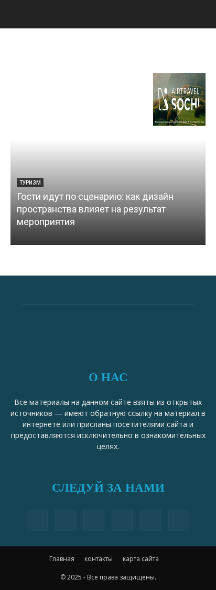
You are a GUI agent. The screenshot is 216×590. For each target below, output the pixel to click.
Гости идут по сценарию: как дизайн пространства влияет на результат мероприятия (95, 209)
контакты (98, 558)
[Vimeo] (122, 520)
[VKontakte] (150, 520)
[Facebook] (37, 520)
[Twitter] (93, 520)
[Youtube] (178, 520)
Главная (61, 558)
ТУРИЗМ (30, 183)
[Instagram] (65, 520)
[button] (201, 14)
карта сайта (141, 558)
